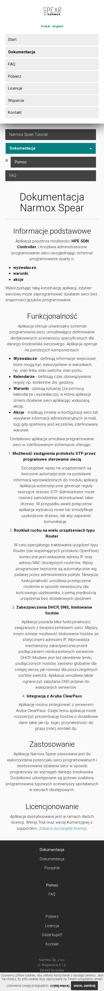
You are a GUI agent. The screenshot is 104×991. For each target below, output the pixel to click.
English (58, 26)
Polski (45, 26)
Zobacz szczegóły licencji (62, 828)
